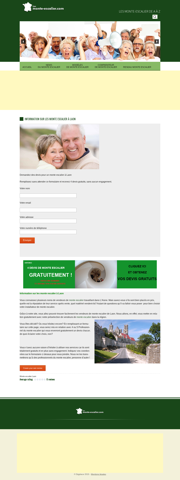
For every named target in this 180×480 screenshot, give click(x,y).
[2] (92, 59)
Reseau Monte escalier (137, 67)
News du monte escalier (49, 66)
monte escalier (76, 300)
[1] (89, 59)
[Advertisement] (90, 90)
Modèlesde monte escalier (77, 66)
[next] (156, 41)
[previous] (23, 41)
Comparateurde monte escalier (106, 66)
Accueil (27, 67)
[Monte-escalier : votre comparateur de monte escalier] (90, 5)
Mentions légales (98, 474)
